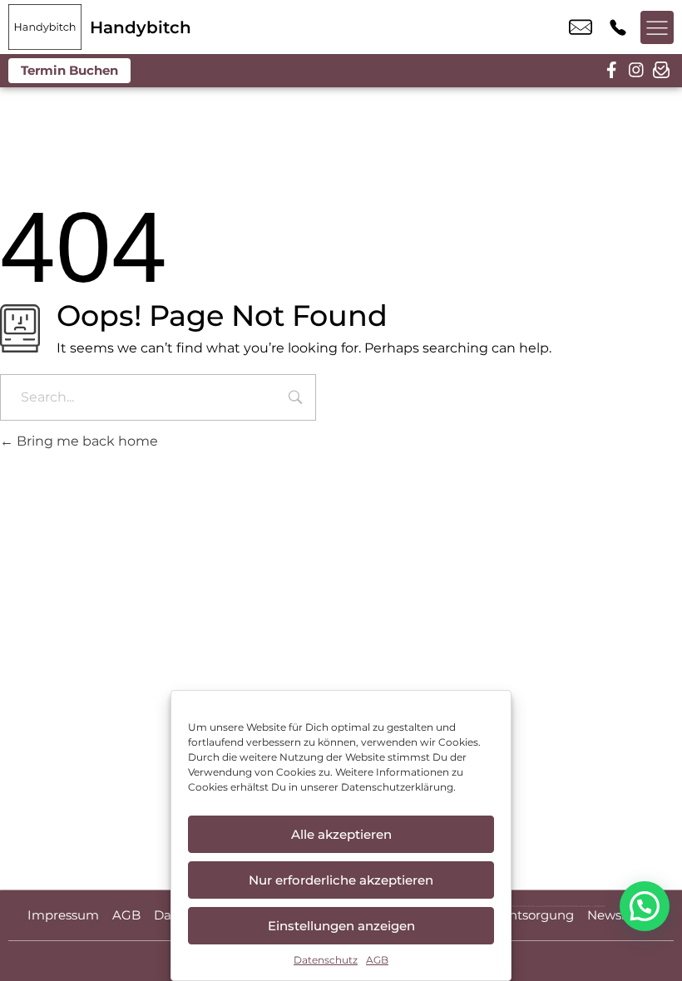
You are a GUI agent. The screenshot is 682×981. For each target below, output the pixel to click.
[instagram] (636, 70)
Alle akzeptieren (341, 834)
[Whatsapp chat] (645, 906)
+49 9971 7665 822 (617, 27)
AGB (377, 960)
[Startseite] (45, 27)
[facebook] (611, 70)
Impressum (63, 915)
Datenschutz (326, 960)
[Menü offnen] (657, 27)
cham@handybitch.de (580, 27)
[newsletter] (661, 70)
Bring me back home (85, 441)
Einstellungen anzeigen (341, 926)
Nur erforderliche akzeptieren (341, 880)
